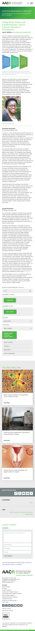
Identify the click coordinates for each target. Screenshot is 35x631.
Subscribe (10, 300)
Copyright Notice (7, 610)
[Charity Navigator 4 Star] (5, 616)
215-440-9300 (11, 580)
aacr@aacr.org (9, 582)
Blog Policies (7, 349)
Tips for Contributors (9, 353)
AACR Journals (6, 586)
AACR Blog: (12, 593)
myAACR (4, 588)
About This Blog (8, 342)
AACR (31, 502)
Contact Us (7, 346)
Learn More (7, 402)
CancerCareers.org (7, 598)
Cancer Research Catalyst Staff (21, 32)
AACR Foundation (7, 590)
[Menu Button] (31, 3)
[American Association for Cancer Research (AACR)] (12, 3)
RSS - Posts (10, 311)
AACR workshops (14, 512)
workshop (27, 271)
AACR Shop (5, 602)
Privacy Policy (6, 608)
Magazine (8, 595)
